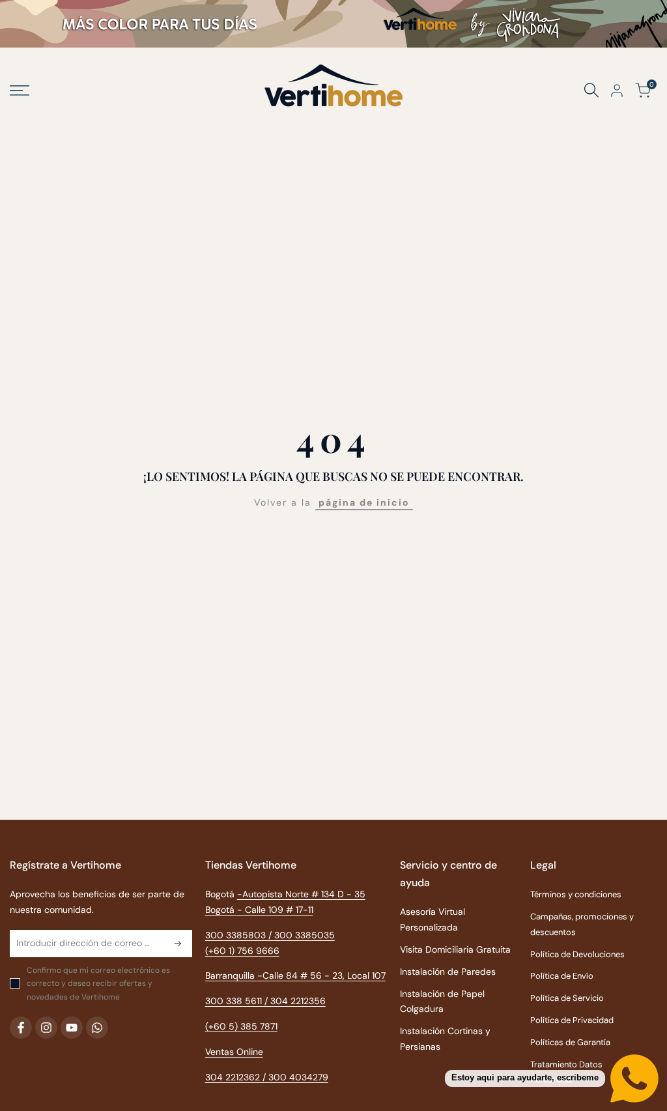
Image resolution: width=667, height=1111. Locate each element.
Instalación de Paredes (448, 971)
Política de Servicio (567, 997)
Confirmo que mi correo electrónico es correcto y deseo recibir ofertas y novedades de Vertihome (98, 983)
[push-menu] (19, 91)
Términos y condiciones (575, 894)
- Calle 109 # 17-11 (275, 910)
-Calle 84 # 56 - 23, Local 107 (321, 975)
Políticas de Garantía (570, 1042)
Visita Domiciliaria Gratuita (455, 949)
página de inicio (364, 502)
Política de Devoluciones (577, 954)
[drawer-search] (591, 90)
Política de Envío (561, 975)
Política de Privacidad (572, 1020)
